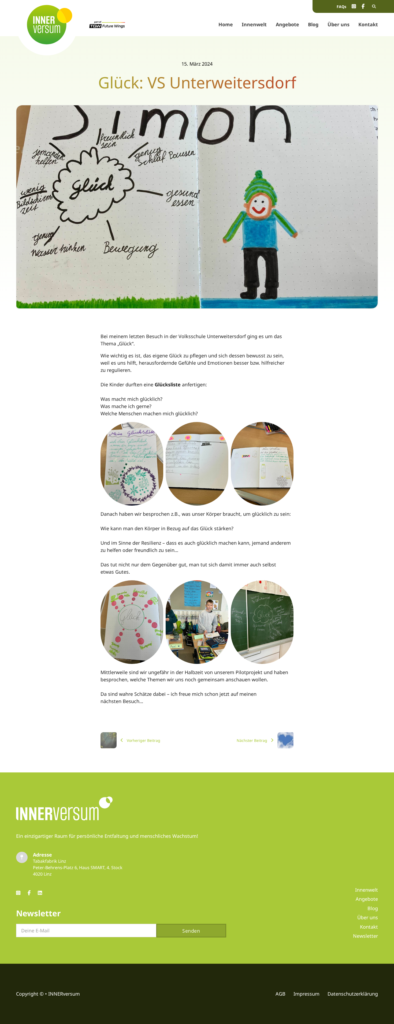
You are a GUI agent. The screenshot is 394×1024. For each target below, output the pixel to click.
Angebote (287, 24)
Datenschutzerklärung (353, 994)
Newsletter (365, 936)
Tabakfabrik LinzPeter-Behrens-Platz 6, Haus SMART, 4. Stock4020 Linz (77, 867)
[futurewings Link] (107, 24)
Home (225, 24)
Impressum (306, 994)
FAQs (341, 6)
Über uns (339, 24)
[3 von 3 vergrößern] (286, 429)
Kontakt (368, 24)
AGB (280, 994)
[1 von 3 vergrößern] (156, 429)
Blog (313, 24)
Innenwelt (254, 24)
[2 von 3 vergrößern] (221, 429)
